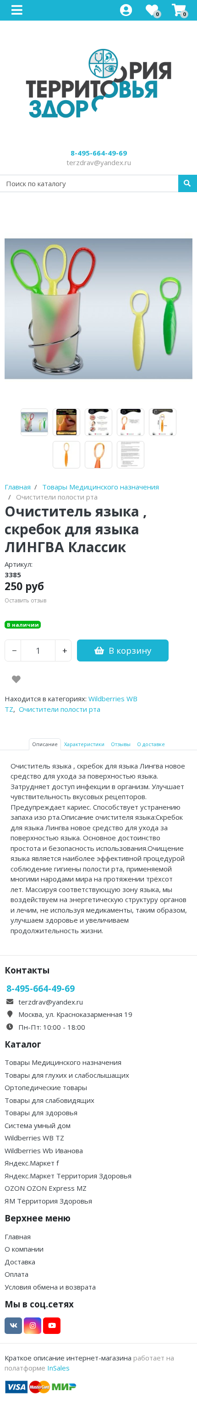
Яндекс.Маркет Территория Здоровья (68, 1175)
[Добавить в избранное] (16, 679)
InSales (58, 1367)
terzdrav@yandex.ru (98, 162)
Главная (18, 1236)
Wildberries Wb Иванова (44, 1150)
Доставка (20, 1261)
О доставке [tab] (151, 744)
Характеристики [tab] (84, 744)
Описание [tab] (45, 744)
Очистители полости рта (59, 709)
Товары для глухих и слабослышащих (67, 1075)
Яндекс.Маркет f (32, 1162)
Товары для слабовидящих (49, 1100)
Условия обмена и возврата (50, 1286)
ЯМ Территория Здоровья (48, 1200)
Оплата (16, 1274)
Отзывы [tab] (121, 744)
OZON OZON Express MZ (46, 1188)
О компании (24, 1248)
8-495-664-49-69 (99, 152)
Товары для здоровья (41, 1112)
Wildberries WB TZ (34, 1137)
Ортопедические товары (46, 1087)
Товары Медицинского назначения (63, 1062)
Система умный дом (38, 1125)
